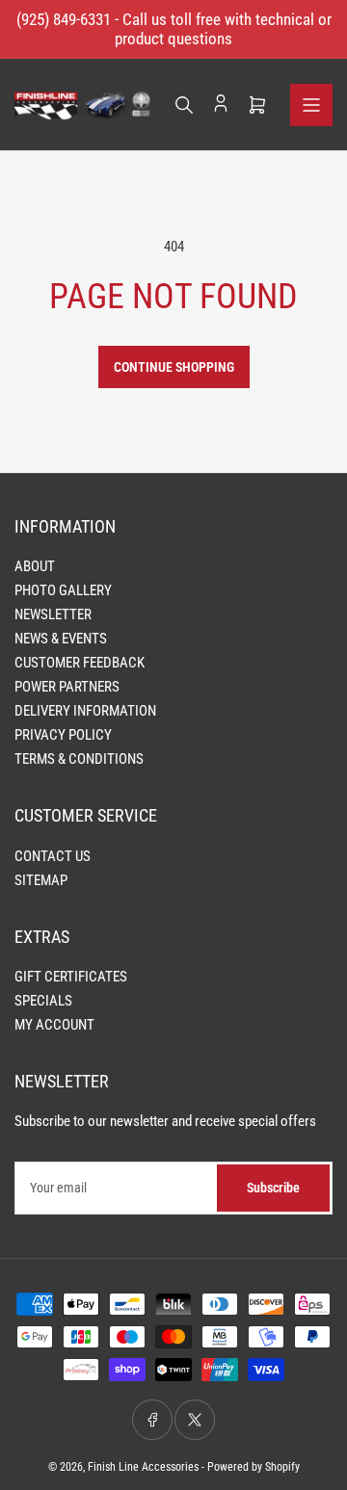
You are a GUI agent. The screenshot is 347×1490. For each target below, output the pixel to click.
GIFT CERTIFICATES (70, 976)
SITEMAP (40, 880)
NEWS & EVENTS (60, 638)
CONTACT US (52, 856)
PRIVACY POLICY (63, 735)
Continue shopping (174, 367)
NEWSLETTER (53, 614)
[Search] (184, 105)
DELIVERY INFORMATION (85, 710)
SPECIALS (43, 1000)
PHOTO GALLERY (63, 590)
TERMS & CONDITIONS (79, 759)
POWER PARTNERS (67, 686)
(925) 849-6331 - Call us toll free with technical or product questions (174, 29)
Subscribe (273, 1187)
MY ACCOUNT (54, 1024)
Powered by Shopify (253, 1467)
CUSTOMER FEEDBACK (79, 662)
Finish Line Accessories (143, 1467)
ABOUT (34, 566)
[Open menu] (311, 105)
